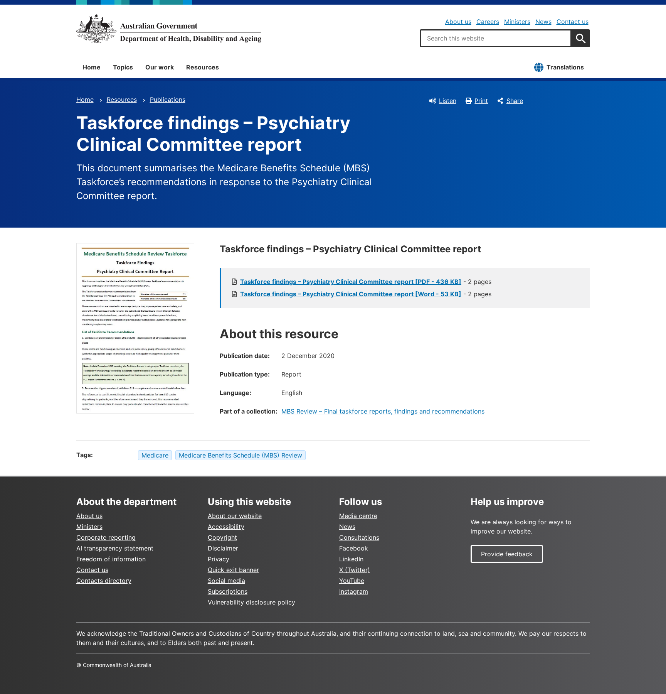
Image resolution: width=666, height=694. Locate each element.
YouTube (351, 580)
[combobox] (496, 38)
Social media (226, 580)
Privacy (218, 559)
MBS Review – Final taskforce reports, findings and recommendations (382, 411)
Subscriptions (227, 591)
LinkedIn (351, 559)
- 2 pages (365, 281)
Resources (202, 67)
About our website (235, 516)
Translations (565, 67)
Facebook (353, 548)
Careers (487, 21)
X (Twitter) (354, 570)
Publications (167, 99)
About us (458, 21)
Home (91, 67)
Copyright (222, 537)
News (543, 21)
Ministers (517, 21)
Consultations (359, 537)
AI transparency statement (114, 548)
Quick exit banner (233, 570)
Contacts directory (103, 580)
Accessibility (226, 526)
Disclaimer (223, 548)
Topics (123, 67)
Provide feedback (507, 554)
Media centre (358, 516)
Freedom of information (111, 559)
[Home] (168, 28)
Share (514, 101)
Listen (447, 101)
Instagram (353, 591)
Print (481, 101)
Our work (159, 67)
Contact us (573, 21)
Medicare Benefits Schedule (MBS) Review (240, 455)
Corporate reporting (106, 537)
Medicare (154, 455)
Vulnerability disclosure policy (251, 602)
